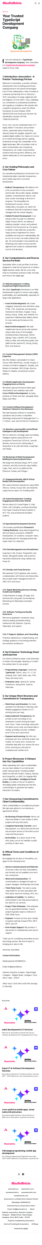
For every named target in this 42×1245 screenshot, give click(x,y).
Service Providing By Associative (16, 1224)
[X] (19, 1174)
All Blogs (35, 1224)
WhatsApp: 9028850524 (21, 1202)
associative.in (13, 1189)
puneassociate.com (29, 1192)
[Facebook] (23, 1174)
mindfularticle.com (21, 1196)
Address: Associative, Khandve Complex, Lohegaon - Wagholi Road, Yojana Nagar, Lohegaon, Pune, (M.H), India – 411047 (17, 1214)
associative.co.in (27, 1189)
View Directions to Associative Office (21, 1206)
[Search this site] (35, 3)
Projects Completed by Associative (21, 1221)
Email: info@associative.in (17, 1209)
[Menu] (39, 3)
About (32, 1209)
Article (5, 11)
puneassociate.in (12, 1192)
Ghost (25, 1228)
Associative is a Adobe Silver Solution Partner (21, 1199)
